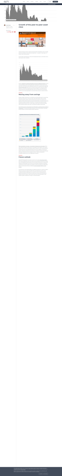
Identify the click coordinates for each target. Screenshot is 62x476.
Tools (40, 1)
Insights (36, 1)
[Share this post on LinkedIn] (10, 32)
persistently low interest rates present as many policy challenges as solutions (33, 83)
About (24, 1)
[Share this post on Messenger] (14, 32)
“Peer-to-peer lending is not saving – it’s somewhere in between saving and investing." (32, 146)
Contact (44, 1)
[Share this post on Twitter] (7, 32)
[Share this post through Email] (12, 32)
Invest (28, 1)
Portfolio (32, 1)
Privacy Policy (23, 469)
